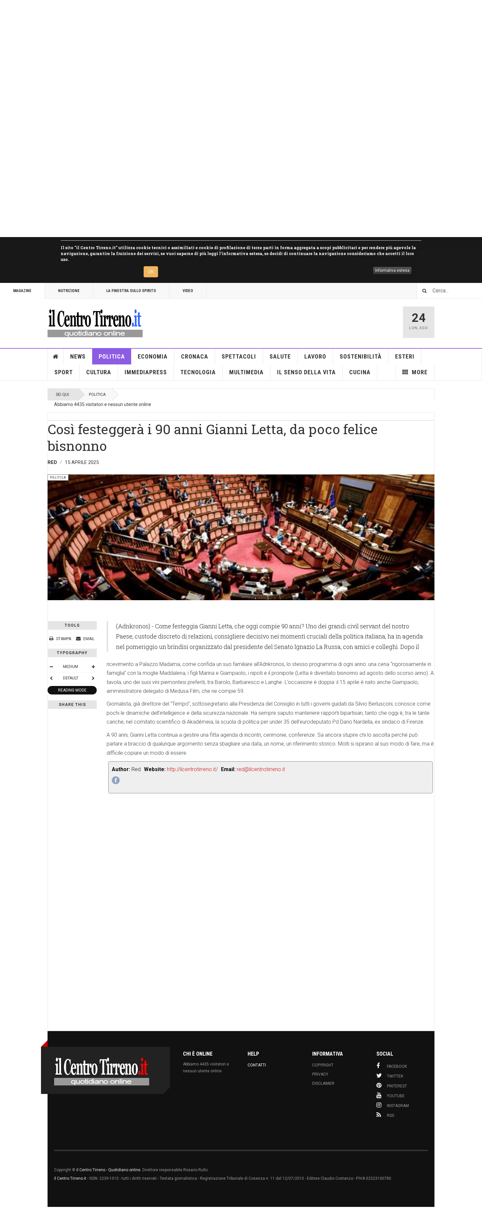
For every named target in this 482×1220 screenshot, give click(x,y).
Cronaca (194, 356)
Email (88, 639)
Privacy (320, 1074)
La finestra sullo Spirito (131, 290)
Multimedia (246, 372)
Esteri (404, 356)
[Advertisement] (196, 118)
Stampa (63, 639)
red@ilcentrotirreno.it (261, 769)
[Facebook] (116, 780)
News (78, 356)
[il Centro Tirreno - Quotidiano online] (95, 322)
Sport (63, 372)
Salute (280, 356)
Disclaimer (323, 1083)
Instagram (398, 1105)
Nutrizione (69, 290)
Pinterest (397, 1086)
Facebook (397, 1066)
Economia (153, 356)
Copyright (322, 1065)
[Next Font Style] (93, 678)
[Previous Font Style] (51, 678)
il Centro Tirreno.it (70, 1178)
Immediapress (146, 372)
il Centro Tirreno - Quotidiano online (108, 1170)
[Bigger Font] (93, 666)
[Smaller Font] (51, 666)
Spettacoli (239, 356)
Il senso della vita (306, 372)
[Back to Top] (6, 1213)
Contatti (257, 1065)
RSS (390, 1115)
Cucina (360, 372)
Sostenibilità (361, 356)
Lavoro (315, 356)
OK (151, 271)
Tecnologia (198, 372)
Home (56, 356)
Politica (112, 356)
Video (188, 290)
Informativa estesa (392, 270)
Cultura (98, 372)
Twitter (395, 1076)
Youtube (396, 1096)
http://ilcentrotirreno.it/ (192, 769)
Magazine (22, 290)
